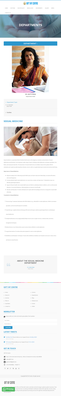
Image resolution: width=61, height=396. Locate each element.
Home (6, 8)
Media (52, 8)
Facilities (9, 112)
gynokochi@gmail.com (11, 361)
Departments (35, 295)
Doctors (33, 292)
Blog (33, 298)
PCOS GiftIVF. (32, 342)
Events (33, 303)
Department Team (12, 102)
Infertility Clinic (9, 337)
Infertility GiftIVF (33, 337)
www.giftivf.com (9, 359)
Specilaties (7, 303)
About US (7, 295)
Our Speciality (21, 8)
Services (7, 298)
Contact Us (8, 12)
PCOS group (8, 342)
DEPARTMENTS (39, 8)
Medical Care (35, 300)
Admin (33, 306)
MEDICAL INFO (30, 8)
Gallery (47, 8)
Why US (7, 300)
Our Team (12, 8)
